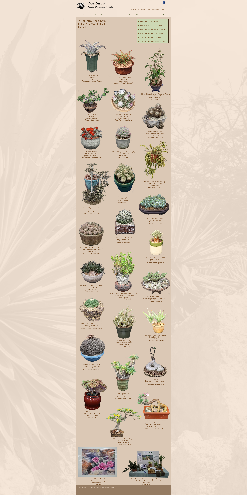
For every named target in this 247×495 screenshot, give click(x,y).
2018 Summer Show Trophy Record (150, 33)
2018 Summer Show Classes (147, 21)
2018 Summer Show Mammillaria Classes (152, 29)
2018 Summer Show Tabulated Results (151, 41)
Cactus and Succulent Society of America (152, 9)
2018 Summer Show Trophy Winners (150, 37)
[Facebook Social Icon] (164, 2)
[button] (98, 14)
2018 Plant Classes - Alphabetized (149, 25)
